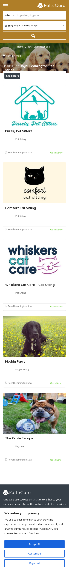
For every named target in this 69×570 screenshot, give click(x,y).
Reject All (34, 563)
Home (20, 46)
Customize (34, 553)
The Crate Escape (19, 438)
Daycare (19, 446)
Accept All (34, 544)
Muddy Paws (15, 361)
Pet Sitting (20, 139)
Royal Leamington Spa (20, 152)
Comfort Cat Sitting (20, 208)
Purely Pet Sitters (18, 131)
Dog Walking (22, 369)
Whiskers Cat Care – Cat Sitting (30, 285)
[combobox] (34, 25)
